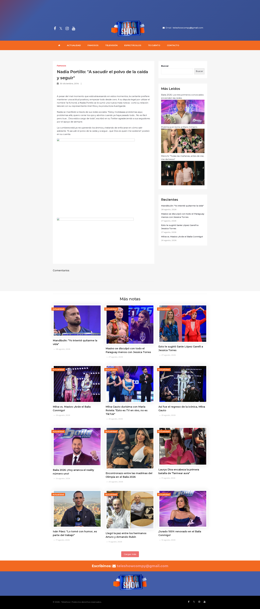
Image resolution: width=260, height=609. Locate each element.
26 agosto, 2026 (63, 415)
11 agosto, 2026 (115, 542)
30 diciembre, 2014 (69, 83)
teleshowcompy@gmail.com (188, 27)
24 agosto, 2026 (63, 478)
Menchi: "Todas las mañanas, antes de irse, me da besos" (182, 158)
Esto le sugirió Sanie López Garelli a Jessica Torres (179, 227)
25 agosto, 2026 (116, 419)
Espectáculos (132, 45)
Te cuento (154, 45)
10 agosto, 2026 (168, 540)
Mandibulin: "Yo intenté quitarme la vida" (182, 205)
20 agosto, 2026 (116, 482)
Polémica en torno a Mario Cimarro (179, 127)
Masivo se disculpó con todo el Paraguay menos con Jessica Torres (182, 215)
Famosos (93, 45)
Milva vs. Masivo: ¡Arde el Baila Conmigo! (182, 236)
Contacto (173, 45)
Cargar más (130, 554)
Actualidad (74, 45)
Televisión (111, 45)
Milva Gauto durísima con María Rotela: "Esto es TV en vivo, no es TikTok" (126, 410)
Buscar (165, 66)
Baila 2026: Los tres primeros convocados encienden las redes (182, 96)
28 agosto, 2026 (63, 349)
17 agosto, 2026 (168, 478)
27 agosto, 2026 (116, 357)
